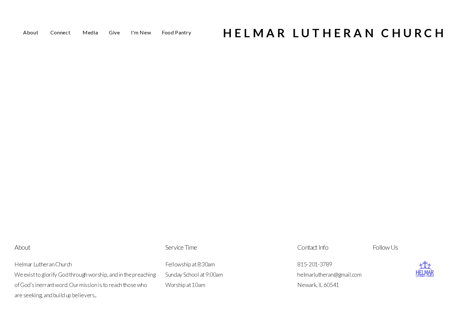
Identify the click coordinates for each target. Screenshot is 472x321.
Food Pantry (176, 32)
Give (114, 32)
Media (90, 32)
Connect (61, 32)
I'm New (141, 32)
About (31, 32)
